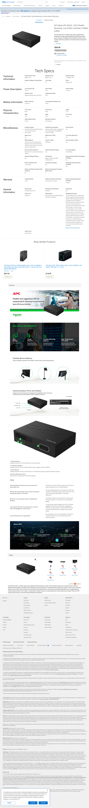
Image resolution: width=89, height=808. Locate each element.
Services (4, 627)
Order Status (26, 602)
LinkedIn (67, 607)
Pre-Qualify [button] (64, 55)
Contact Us (67, 602)
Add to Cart (8, 276)
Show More (58, 43)
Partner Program (48, 627)
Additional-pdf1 (50, 575)
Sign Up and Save (5, 13)
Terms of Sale (20, 645)
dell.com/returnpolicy (9, 655)
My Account (26, 600)
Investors (26, 627)
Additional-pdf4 (50, 580)
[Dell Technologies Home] (8, 2)
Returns (46, 605)
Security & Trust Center (70, 634)
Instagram (67, 610)
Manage (9, 802)
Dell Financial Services (32, 642)
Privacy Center (68, 632)
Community (67, 600)
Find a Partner (47, 619)
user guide (33, 682)
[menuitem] (17, 5)
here (14, 707)
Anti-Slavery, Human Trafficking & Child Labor (12, 648)
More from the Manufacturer (73, 228)
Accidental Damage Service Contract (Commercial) (20, 675)
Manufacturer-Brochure (75, 569)
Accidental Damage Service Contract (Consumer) (66, 674)
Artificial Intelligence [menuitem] (6, 5)
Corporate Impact (27, 634)
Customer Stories (27, 637)
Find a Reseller (47, 622)
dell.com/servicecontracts (51, 669)
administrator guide (64, 682)
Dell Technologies (6, 642)
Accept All (43, 802)
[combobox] (32, 2)
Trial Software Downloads (70, 637)
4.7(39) (11, 270)
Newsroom (26, 629)
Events (66, 624)
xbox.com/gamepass (44, 699)
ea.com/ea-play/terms (54, 699)
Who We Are (26, 619)
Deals (4, 629)
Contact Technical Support (50, 602)
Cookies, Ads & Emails (57, 645)
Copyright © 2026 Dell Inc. (8, 645)
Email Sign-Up (68, 627)
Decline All (33, 802)
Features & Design (48, 20)
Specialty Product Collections (71, 629)
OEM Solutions (47, 624)
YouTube (67, 612)
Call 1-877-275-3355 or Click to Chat (77, 9)
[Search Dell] (47, 2)
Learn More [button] (59, 55)
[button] (63, 2)
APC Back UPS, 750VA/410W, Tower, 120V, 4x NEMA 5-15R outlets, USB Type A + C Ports (64, 266)
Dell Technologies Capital (29, 624)
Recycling (26, 632)
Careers (25, 622)
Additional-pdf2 (62, 575)
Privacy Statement (30, 645)
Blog (66, 619)
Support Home (47, 600)
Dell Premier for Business (81, 5)
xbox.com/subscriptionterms (55, 697)
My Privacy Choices (42, 645)
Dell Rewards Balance (28, 612)
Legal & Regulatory (69, 645)
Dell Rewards (68, 622)
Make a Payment (27, 610)
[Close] (47, 790)
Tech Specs (39, 20)
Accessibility (79, 645)
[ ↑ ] (58, 669)
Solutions (5, 624)
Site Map (5, 600)
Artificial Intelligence (7, 619)
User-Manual (63, 568)
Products (5, 622)
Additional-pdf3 (75, 575)
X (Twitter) (67, 605)
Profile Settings (27, 605)
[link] (70, 2)
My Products (26, 607)
